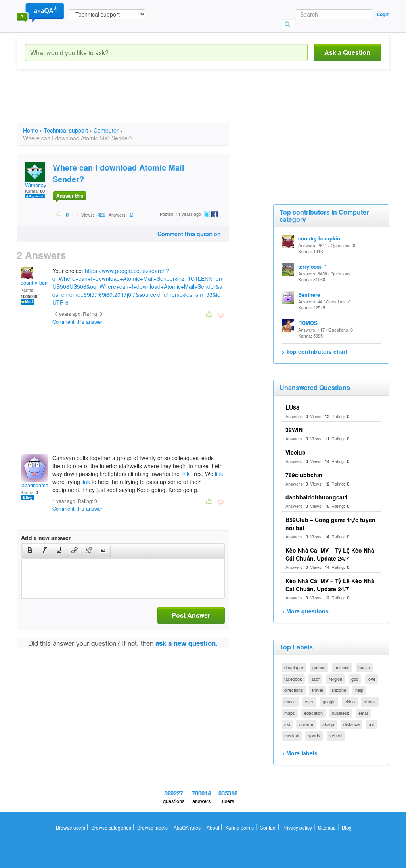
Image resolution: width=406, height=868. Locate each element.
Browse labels (152, 827)
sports (314, 735)
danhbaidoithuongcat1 (316, 497)
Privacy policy (297, 827)
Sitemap (327, 827)
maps (289, 713)
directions (293, 690)
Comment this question (189, 234)
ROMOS (308, 322)
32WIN (294, 430)
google (329, 701)
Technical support (66, 130)
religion (335, 679)
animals (342, 667)
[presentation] (30, 551)
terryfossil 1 (312, 266)
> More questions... (307, 611)
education (313, 713)
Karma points (239, 827)
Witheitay (35, 185)
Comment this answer (77, 321)
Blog (347, 827)
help (359, 690)
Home (30, 130)
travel (317, 690)
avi (371, 724)
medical (291, 735)
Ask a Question (347, 52)
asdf (315, 679)
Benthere (309, 294)
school (335, 735)
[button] (30, 551)
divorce (306, 724)
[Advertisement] (161, 103)
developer (293, 667)
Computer (106, 130)
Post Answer (191, 615)
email (363, 713)
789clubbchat (303, 475)
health (364, 667)
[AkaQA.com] (40, 12)
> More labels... (302, 753)
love (371, 679)
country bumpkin (40, 282)
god (354, 679)
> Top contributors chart (314, 351)
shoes (370, 701)
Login (383, 14)
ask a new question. (186, 643)
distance (351, 724)
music (290, 701)
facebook (293, 679)
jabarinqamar (35, 485)
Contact (268, 827)
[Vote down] (75, 214)
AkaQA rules (187, 827)
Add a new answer (46, 538)
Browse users (70, 827)
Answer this (69, 195)
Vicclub (295, 452)
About (213, 827)
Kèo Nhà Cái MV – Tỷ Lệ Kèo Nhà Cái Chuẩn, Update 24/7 (329, 554)
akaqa (328, 724)
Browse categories (111, 827)
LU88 (292, 407)
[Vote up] (59, 214)
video (350, 701)
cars (309, 701)
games (319, 667)
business (340, 713)
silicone (339, 690)
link (185, 474)
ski (287, 724)
